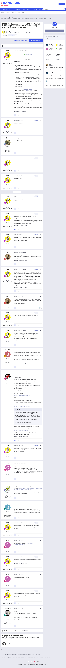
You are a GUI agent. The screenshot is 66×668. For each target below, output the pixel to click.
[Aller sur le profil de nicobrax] (47, 49)
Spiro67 (7, 349)
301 (8, 61)
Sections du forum (26, 9)
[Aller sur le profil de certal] (8, 468)
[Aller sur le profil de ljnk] (8, 142)
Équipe (8, 12)
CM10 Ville (26, 89)
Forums (2, 12)
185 (8, 474)
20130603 (27, 91)
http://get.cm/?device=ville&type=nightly (27, 615)
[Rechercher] (63, 9)
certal (7, 463)
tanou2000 (7, 608)
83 (8, 514)
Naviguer (35, 9)
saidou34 (7, 503)
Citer (18, 115)
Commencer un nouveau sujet (20, 40)
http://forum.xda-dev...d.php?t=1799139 (22, 430)
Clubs (23, 12)
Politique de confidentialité (29, 664)
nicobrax (51, 48)
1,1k (8, 149)
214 (8, 383)
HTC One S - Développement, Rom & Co (22, 32)
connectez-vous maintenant (8, 638)
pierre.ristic (61, 48)
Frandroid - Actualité (6, 9)
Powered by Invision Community (33, 666)
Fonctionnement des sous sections (53, 30)
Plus (40, 9)
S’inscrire (62, 3)
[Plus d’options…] (41, 51)
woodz (7, 372)
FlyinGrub (51, 44)
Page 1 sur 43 (24, 45)
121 (8, 263)
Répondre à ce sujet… (14, 643)
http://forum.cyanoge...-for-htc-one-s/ (22, 406)
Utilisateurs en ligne (16, 12)
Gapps (30, 89)
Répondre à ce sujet (35, 40)
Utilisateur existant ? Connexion (50, 3)
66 (8, 619)
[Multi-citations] (15, 115)
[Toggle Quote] (15, 409)
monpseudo (7, 484)
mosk (9, 31)
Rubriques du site (16, 9)
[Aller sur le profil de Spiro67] (8, 354)
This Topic (58, 9)
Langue (20, 664)
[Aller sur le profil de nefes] (8, 257)
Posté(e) (18, 50)
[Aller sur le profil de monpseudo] (8, 488)
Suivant (15, 45)
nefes (7, 252)
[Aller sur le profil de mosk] (3, 32)
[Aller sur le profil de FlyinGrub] (47, 45)
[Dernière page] (19, 46)
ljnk (7, 138)
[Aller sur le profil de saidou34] (8, 507)
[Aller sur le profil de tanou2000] (8, 613)
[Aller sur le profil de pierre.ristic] (57, 49)
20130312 (27, 90)
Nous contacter (39, 664)
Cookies (46, 664)
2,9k (8, 495)
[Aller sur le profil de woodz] (8, 376)
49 (8, 360)
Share (5, 35)
